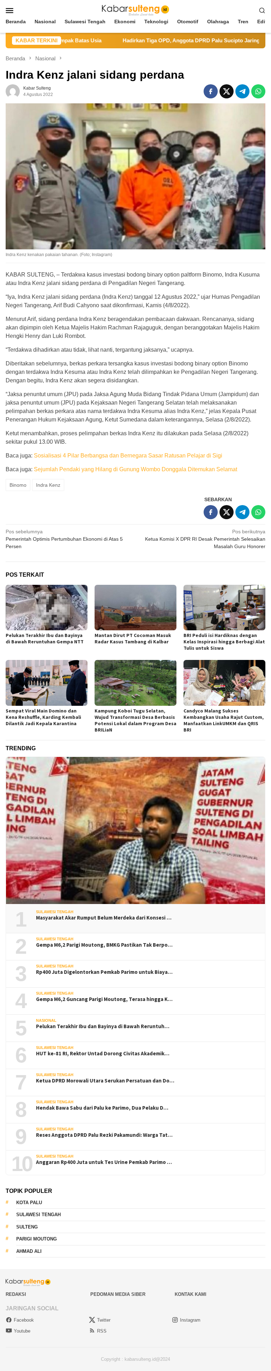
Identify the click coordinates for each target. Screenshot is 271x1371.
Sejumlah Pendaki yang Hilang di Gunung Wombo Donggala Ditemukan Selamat (135, 469)
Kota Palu (29, 1202)
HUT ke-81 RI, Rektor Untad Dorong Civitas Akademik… (102, 1053)
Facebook (24, 1320)
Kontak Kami (190, 1294)
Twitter (103, 1320)
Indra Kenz (48, 485)
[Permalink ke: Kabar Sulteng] (13, 91)
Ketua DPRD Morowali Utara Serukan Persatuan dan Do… (105, 1081)
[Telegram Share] (242, 91)
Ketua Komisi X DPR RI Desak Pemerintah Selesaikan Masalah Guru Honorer (205, 539)
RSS (102, 1331)
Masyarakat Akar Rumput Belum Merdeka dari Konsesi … (103, 918)
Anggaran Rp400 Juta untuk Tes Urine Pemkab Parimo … (104, 1162)
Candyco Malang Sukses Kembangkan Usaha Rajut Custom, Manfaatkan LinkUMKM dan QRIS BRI (223, 720)
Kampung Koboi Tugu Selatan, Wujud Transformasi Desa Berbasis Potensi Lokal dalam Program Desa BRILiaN (135, 720)
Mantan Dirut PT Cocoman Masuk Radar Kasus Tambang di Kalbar (133, 638)
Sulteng (27, 1227)
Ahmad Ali (29, 1251)
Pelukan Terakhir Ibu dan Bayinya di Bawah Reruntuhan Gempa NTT (45, 638)
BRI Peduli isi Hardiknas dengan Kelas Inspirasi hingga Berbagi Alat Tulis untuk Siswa (224, 641)
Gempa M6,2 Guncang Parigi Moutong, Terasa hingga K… (104, 999)
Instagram (190, 1320)
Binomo (18, 485)
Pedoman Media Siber (117, 1294)
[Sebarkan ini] (211, 91)
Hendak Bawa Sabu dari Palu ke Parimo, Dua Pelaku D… (102, 1108)
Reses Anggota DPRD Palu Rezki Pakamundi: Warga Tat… (104, 1135)
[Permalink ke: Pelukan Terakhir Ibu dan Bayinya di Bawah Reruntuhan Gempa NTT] (47, 608)
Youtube (22, 1331)
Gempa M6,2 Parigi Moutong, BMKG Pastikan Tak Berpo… (104, 945)
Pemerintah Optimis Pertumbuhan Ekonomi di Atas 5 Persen (64, 539)
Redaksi (16, 1294)
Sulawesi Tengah (54, 912)
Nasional (46, 1020)
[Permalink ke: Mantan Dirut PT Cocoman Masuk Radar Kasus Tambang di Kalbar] (135, 608)
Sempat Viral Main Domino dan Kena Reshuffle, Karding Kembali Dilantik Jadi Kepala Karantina (43, 717)
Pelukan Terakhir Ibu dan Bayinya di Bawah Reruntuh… (102, 1026)
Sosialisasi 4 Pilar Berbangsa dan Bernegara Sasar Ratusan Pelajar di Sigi (128, 456)
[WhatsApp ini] (258, 91)
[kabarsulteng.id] (135, 10)
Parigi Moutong (36, 1239)
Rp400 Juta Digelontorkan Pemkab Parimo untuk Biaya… (104, 972)
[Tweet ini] (226, 91)
